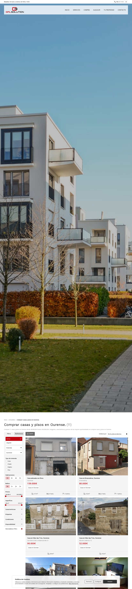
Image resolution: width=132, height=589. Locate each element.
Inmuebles (12, 420)
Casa (9, 461)
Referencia (19, 434)
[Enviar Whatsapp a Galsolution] (126, 2)
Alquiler (8, 443)
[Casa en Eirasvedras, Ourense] (102, 456)
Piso (9, 470)
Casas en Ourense (33, 488)
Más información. (74, 583)
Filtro (9, 434)
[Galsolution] (15, 10)
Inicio (5, 420)
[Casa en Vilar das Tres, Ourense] (51, 516)
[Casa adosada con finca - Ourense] (51, 456)
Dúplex (10, 467)
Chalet (9, 464)
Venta (8, 439)
